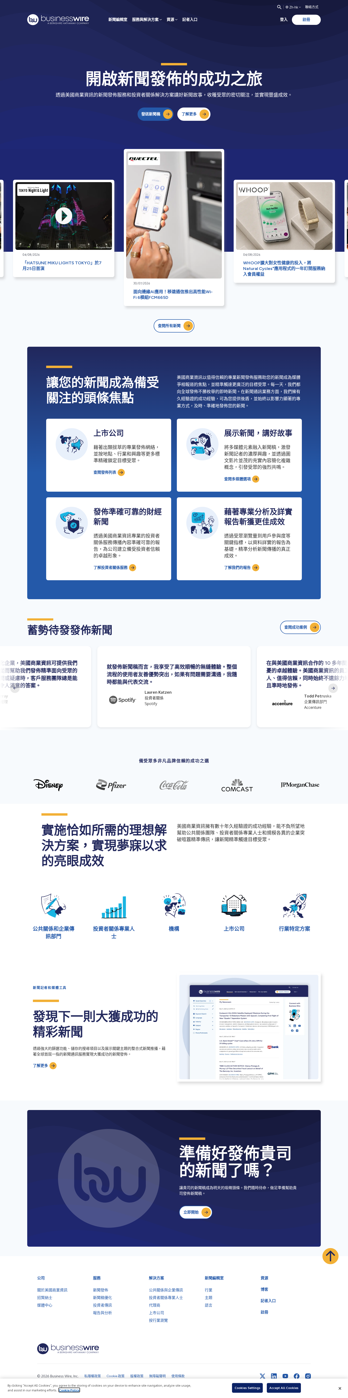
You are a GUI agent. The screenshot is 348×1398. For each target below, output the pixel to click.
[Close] (340, 1388)
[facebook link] (296, 1376)
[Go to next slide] (333, 688)
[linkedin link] (274, 1376)
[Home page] (58, 19)
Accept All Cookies (283, 1388)
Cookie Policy (69, 1390)
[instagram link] (308, 1376)
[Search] (279, 7)
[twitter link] (262, 1376)
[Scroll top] (330, 1256)
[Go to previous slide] (15, 688)
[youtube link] (285, 1376)
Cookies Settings (247, 1388)
